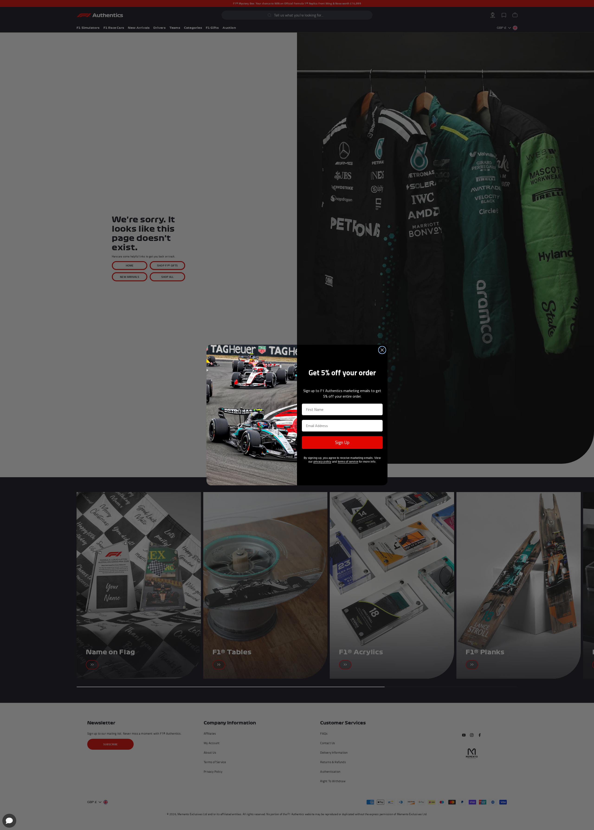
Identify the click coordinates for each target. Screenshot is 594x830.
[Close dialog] (382, 350)
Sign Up (342, 442)
